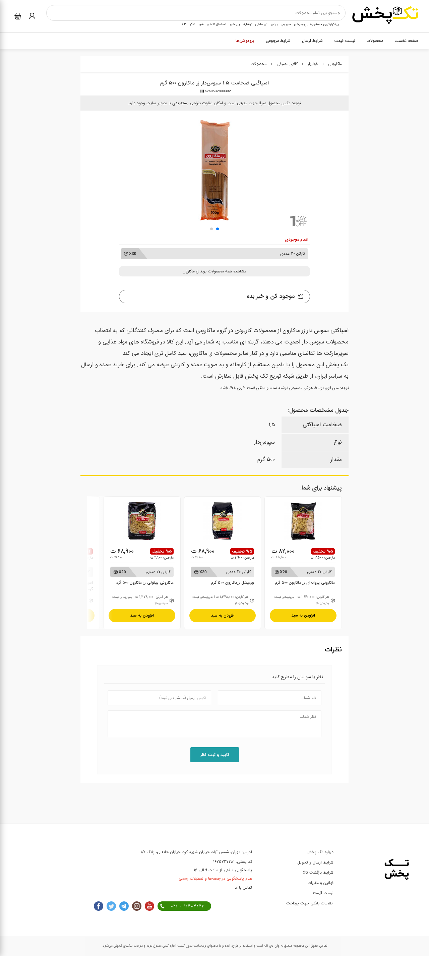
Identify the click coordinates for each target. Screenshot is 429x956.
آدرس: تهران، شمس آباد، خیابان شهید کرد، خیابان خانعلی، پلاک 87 (196, 852)
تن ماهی (261, 24)
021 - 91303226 (187, 906)
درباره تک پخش (320, 852)
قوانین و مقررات (320, 883)
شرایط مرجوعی (278, 41)
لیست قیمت (344, 41)
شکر (192, 24)
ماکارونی (335, 64)
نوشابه (247, 24)
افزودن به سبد (303, 615)
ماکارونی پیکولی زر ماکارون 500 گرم (145, 577)
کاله (184, 24)
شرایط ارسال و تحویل (315, 862)
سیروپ (286, 24)
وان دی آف (271, 945)
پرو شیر (235, 24)
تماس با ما (243, 887)
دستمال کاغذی (216, 24)
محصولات (375, 41)
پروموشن (300, 24)
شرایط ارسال (312, 41)
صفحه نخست (406, 41)
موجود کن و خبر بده (271, 296)
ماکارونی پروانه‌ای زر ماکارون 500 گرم (305, 577)
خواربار (313, 64)
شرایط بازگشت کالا (318, 872)
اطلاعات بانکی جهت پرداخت (309, 903)
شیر (200, 24)
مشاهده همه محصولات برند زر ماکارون (214, 271)
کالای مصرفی (287, 64)
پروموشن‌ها (245, 41)
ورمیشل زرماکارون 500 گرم (226, 577)
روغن (274, 24)
